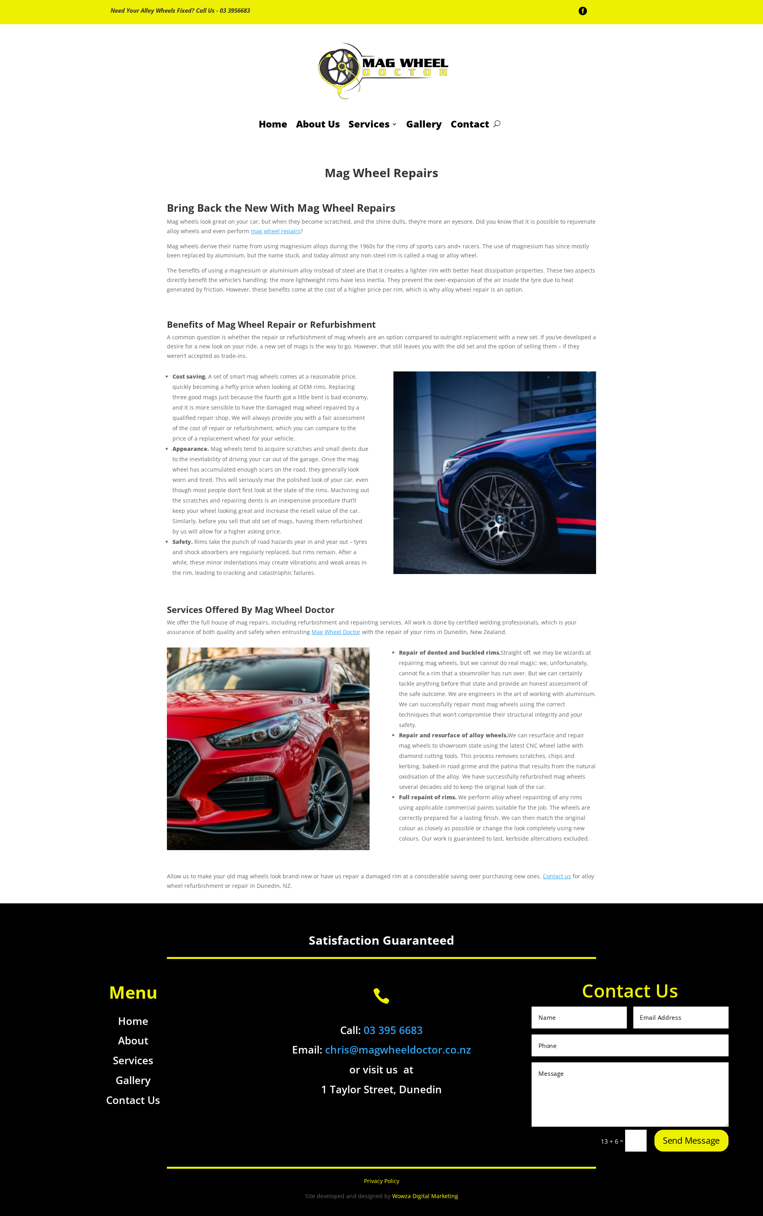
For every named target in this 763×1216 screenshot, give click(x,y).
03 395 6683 (393, 1030)
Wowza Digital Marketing (425, 1196)
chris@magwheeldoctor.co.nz (398, 1049)
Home (273, 123)
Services (369, 123)
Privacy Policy (381, 1181)
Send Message (691, 1140)
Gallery (424, 123)
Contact (470, 123)
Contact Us (133, 1100)
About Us (318, 123)
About (133, 1040)
